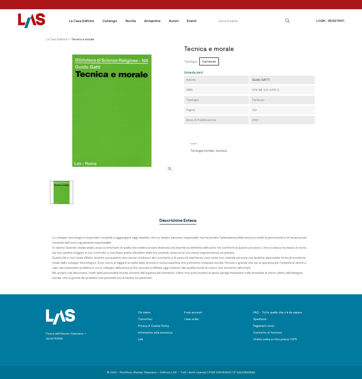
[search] (287, 21)
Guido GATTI (261, 79)
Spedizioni (259, 319)
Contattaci (145, 319)
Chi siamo (144, 312)
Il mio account (193, 312)
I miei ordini (191, 319)
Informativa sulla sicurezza (155, 332)
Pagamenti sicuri (263, 325)
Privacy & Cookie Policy (153, 325)
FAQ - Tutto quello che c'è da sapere (277, 312)
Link (140, 339)
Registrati (336, 20)
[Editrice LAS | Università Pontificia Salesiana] (60, 316)
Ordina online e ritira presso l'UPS (275, 339)
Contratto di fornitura (267, 332)
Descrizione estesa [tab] (177, 220)
